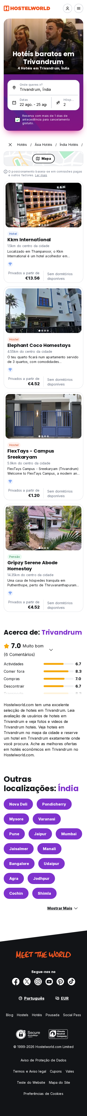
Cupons (56, 1071)
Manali (49, 848)
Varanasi (46, 819)
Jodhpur (41, 878)
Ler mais (41, 175)
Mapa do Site (59, 1082)
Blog (9, 1015)
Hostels (23, 1015)
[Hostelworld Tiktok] (71, 981)
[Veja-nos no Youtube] (49, 981)
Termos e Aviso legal (29, 1071)
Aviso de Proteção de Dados (44, 1060)
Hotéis (37, 1015)
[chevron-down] (51, 649)
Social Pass (72, 1015)
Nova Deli (18, 804)
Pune (14, 834)
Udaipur (51, 863)
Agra (13, 878)
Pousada (52, 1015)
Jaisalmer (18, 848)
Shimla (44, 893)
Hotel (13, 233)
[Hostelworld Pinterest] (60, 981)
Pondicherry (54, 804)
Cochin (16, 893)
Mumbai (69, 834)
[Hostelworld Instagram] (38, 981)
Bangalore (19, 863)
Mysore (16, 819)
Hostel (14, 339)
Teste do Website (31, 1082)
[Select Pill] (67, 8)
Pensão (14, 556)
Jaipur (40, 834)
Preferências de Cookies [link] (43, 1094)
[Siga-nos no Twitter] (27, 981)
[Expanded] (10, 144)
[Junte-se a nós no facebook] (15, 981)
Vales (70, 1071)
